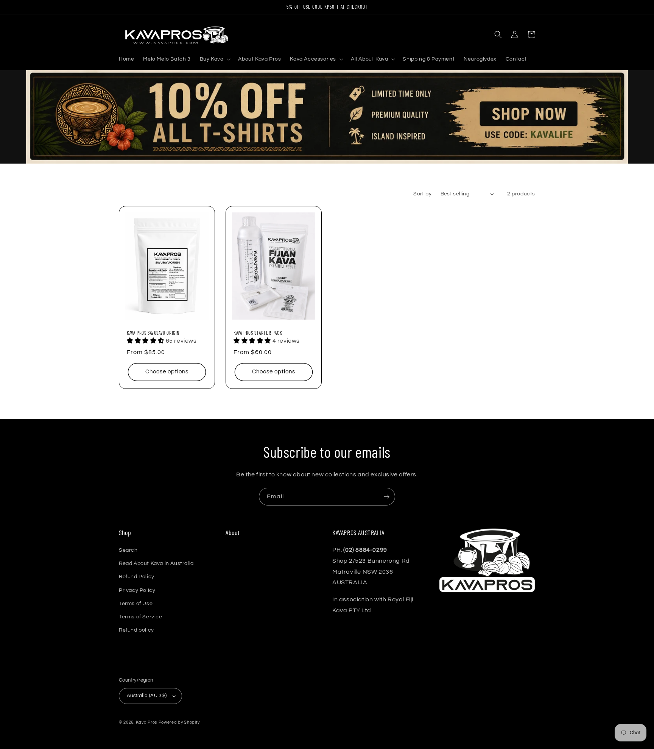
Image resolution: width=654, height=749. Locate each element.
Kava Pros (146, 722)
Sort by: (423, 194)
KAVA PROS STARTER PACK (258, 333)
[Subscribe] (386, 497)
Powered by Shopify (179, 722)
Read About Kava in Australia (156, 563)
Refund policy (136, 630)
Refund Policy (136, 576)
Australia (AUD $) (147, 695)
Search (128, 550)
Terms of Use (136, 603)
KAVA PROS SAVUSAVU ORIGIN (153, 333)
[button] (214, 59)
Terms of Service (140, 616)
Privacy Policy (137, 590)
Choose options (166, 371)
